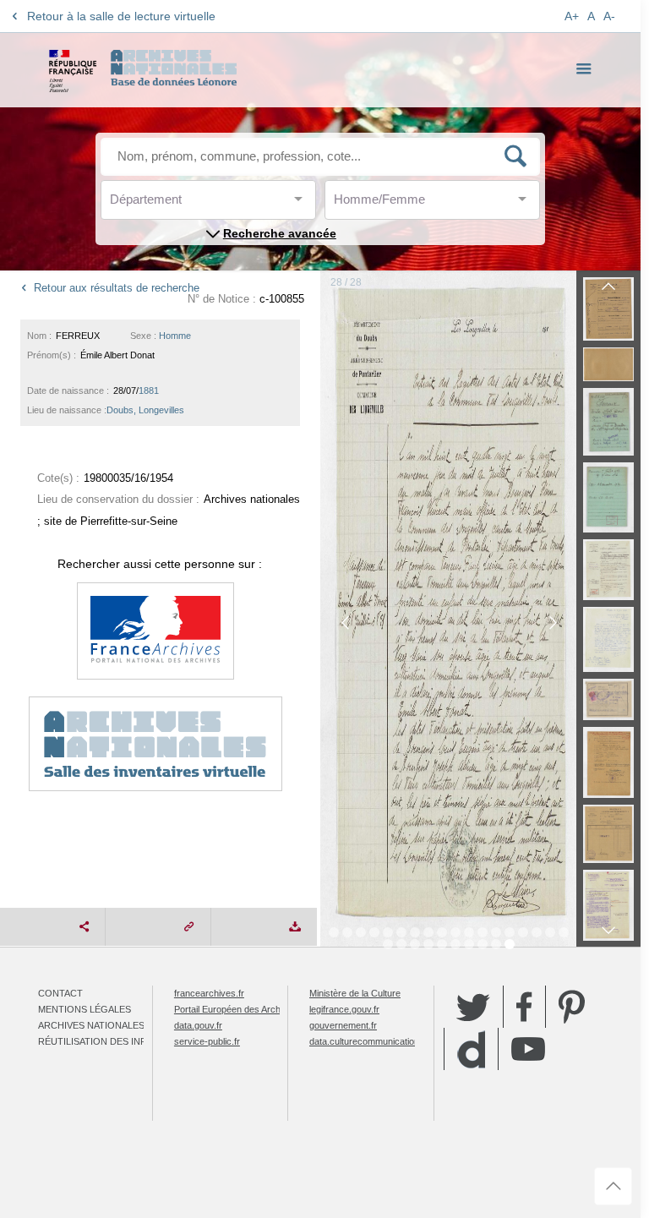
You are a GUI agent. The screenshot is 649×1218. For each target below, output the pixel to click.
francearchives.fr (209, 993)
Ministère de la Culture (355, 993)
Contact (60, 993)
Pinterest (572, 1007)
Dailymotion (471, 1049)
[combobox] (186, 204)
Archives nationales (91, 1025)
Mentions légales (84, 1009)
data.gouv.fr (198, 1025)
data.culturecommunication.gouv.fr (379, 1041)
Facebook (524, 1007)
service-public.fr (207, 1041)
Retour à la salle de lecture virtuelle (121, 16)
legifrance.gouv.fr (344, 1009)
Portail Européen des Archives (235, 1009)
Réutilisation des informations (120, 1041)
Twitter (473, 1007)
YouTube (528, 1049)
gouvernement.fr (343, 1025)
